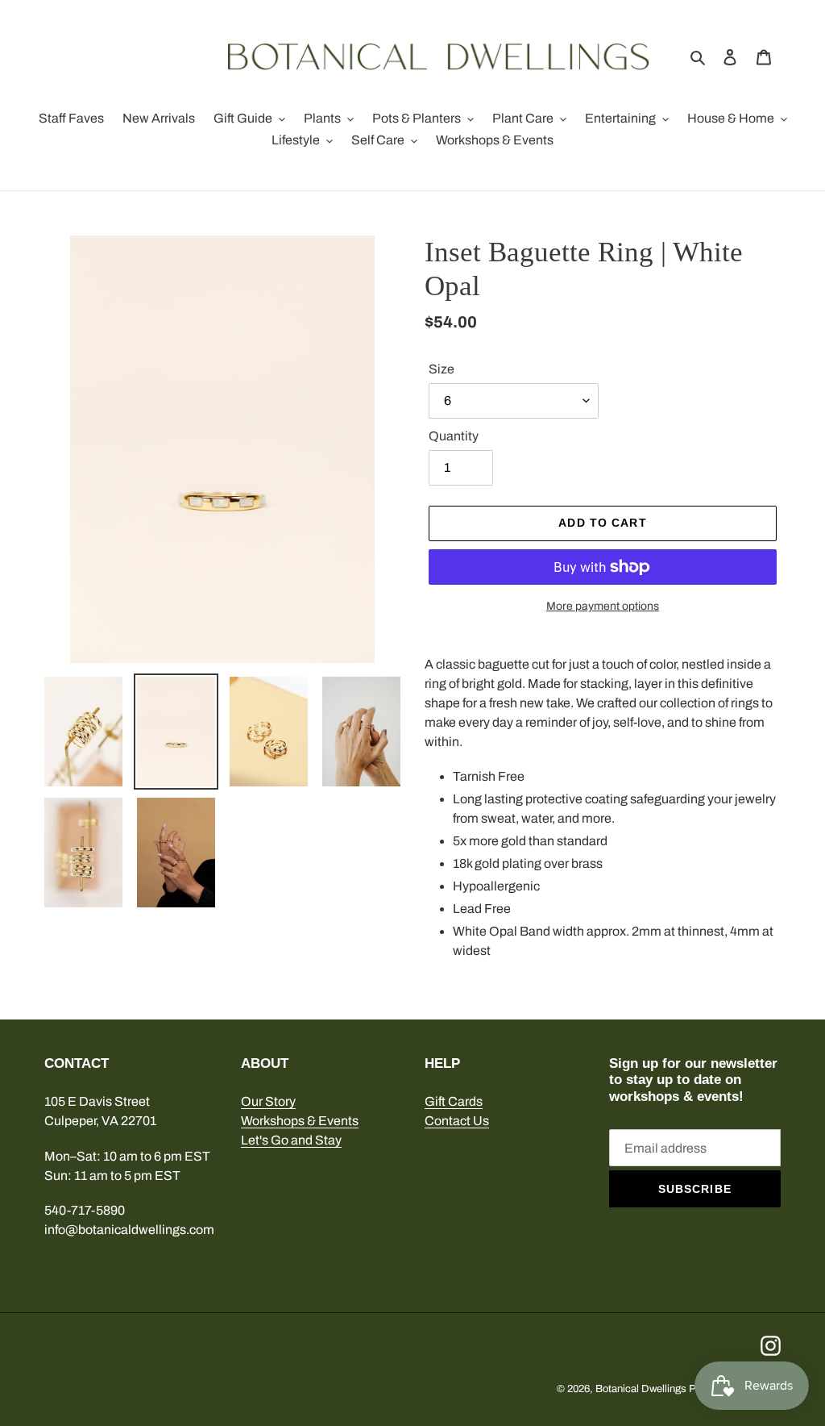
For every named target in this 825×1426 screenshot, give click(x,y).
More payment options (602, 606)
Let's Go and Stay (291, 1140)
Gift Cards (454, 1101)
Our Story (268, 1101)
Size (441, 369)
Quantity (454, 436)
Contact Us (457, 1121)
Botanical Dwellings (640, 1389)
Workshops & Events (300, 1121)
